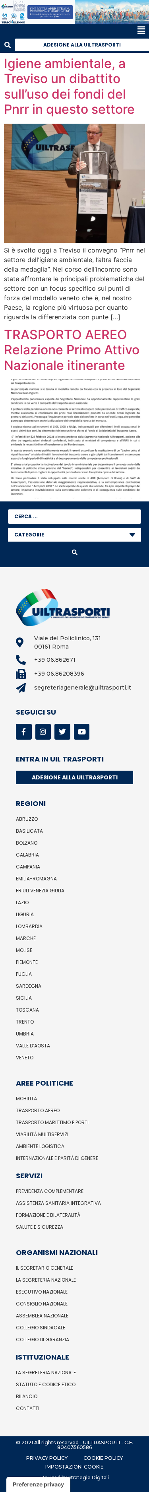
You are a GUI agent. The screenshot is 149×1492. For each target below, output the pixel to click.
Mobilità (26, 1098)
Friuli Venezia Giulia (40, 890)
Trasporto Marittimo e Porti (52, 1122)
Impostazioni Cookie (74, 1467)
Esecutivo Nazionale (42, 1291)
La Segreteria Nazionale (46, 1279)
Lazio (22, 902)
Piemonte (27, 962)
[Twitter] (62, 732)
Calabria (27, 854)
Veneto (24, 1057)
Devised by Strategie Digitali (75, 1477)
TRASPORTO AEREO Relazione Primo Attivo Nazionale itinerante (71, 350)
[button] (72, 30)
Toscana (27, 1009)
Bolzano (26, 842)
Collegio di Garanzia (42, 1339)
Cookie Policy (103, 1458)
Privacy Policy (47, 1458)
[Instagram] (43, 732)
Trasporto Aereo (38, 1110)
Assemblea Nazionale (42, 1315)
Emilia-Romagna (36, 878)
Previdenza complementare (49, 1191)
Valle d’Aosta (33, 1045)
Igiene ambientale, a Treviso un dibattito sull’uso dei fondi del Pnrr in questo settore (69, 86)
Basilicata (29, 831)
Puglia (24, 974)
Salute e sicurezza (39, 1227)
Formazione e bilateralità (48, 1215)
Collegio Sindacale (40, 1327)
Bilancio (26, 1396)
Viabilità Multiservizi (42, 1134)
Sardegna (28, 986)
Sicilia (24, 998)
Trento (25, 1021)
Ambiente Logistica (40, 1146)
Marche (26, 938)
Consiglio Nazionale (42, 1303)
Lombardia (29, 926)
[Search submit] (74, 552)
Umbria (25, 1033)
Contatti (27, 1408)
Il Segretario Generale (44, 1268)
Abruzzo (27, 819)
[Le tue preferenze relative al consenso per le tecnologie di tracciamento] (38, 1484)
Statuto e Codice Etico (45, 1384)
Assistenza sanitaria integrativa (58, 1203)
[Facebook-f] (24, 732)
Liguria (25, 914)
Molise (24, 950)
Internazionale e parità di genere (57, 1158)
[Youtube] (82, 732)
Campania (28, 866)
